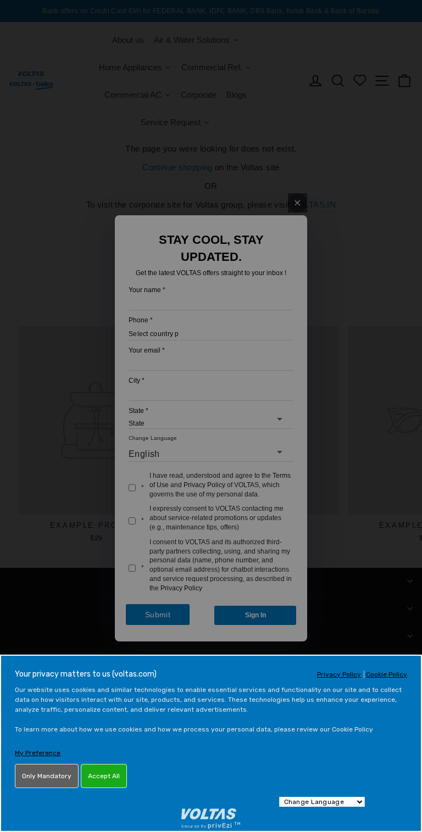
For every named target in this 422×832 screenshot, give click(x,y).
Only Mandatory (46, 776)
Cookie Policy (386, 674)
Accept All (104, 776)
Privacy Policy (339, 674)
